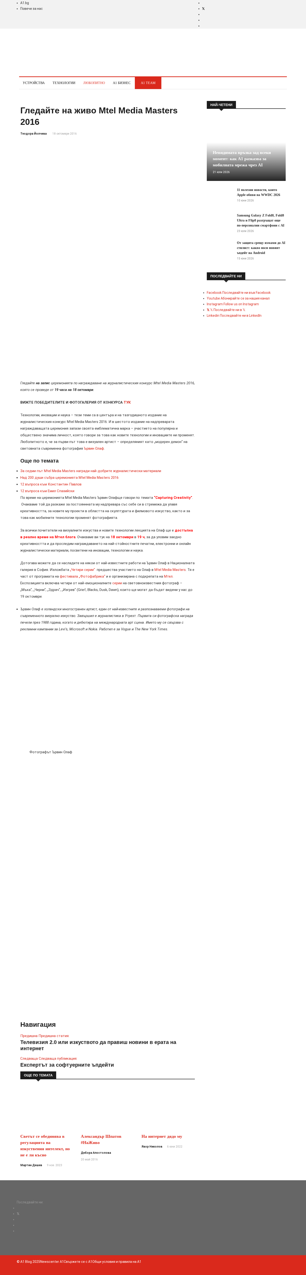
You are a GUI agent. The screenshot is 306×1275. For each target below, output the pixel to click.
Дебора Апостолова (96, 1152)
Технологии (64, 83)
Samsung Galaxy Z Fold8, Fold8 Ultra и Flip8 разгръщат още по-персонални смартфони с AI (260, 220)
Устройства (34, 83)
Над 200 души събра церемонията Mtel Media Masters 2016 (69, 477)
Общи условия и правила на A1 (116, 1262)
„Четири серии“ (82, 570)
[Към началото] (26, 1272)
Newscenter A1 (52, 1262)
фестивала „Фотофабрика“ (82, 576)
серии (117, 583)
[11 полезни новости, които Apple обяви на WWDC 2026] (220, 197)
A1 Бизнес (122, 83)
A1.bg (24, 3)
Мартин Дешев (31, 1165)
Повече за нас (31, 9)
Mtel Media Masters (170, 570)
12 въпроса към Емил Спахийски (47, 491)
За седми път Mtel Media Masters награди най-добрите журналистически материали (90, 471)
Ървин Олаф (94, 448)
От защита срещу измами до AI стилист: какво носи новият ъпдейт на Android (261, 248)
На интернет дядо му (162, 1136)
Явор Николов (152, 1146)
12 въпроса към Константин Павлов (51, 484)
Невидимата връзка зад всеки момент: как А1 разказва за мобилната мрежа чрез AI (242, 158)
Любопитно (94, 83)
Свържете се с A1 (78, 1262)
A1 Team (148, 83)
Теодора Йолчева (33, 133)
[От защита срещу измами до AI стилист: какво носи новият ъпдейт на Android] (220, 250)
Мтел (168, 576)
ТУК (127, 402)
